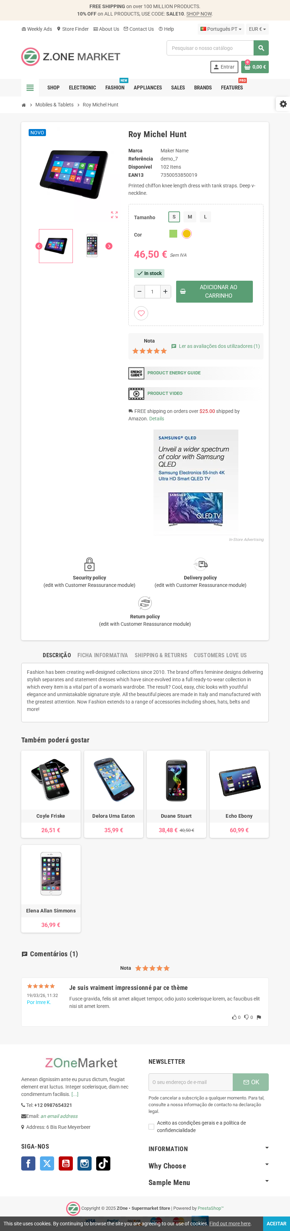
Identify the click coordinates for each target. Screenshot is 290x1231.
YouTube (66, 1163)
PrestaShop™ (211, 1208)
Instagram (84, 1163)
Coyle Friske (50, 816)
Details (156, 418)
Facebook (28, 1163)
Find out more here (229, 1223)
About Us (106, 29)
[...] (75, 1094)
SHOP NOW (198, 14)
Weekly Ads (36, 29)
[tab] (57, 655)
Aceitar (276, 1223)
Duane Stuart (176, 816)
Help (166, 29)
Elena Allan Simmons (51, 911)
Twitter (47, 1163)
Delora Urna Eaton (113, 816)
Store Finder (72, 29)
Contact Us (138, 29)
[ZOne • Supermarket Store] (70, 56)
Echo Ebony (239, 816)
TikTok (103, 1163)
